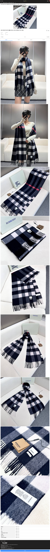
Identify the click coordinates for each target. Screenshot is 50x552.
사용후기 (19, 39)
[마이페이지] (47, 1)
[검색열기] (2, 1)
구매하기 (25, 550)
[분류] (1, 1)
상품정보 (6, 39)
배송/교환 (44, 39)
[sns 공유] (48, 30)
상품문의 (31, 39)
